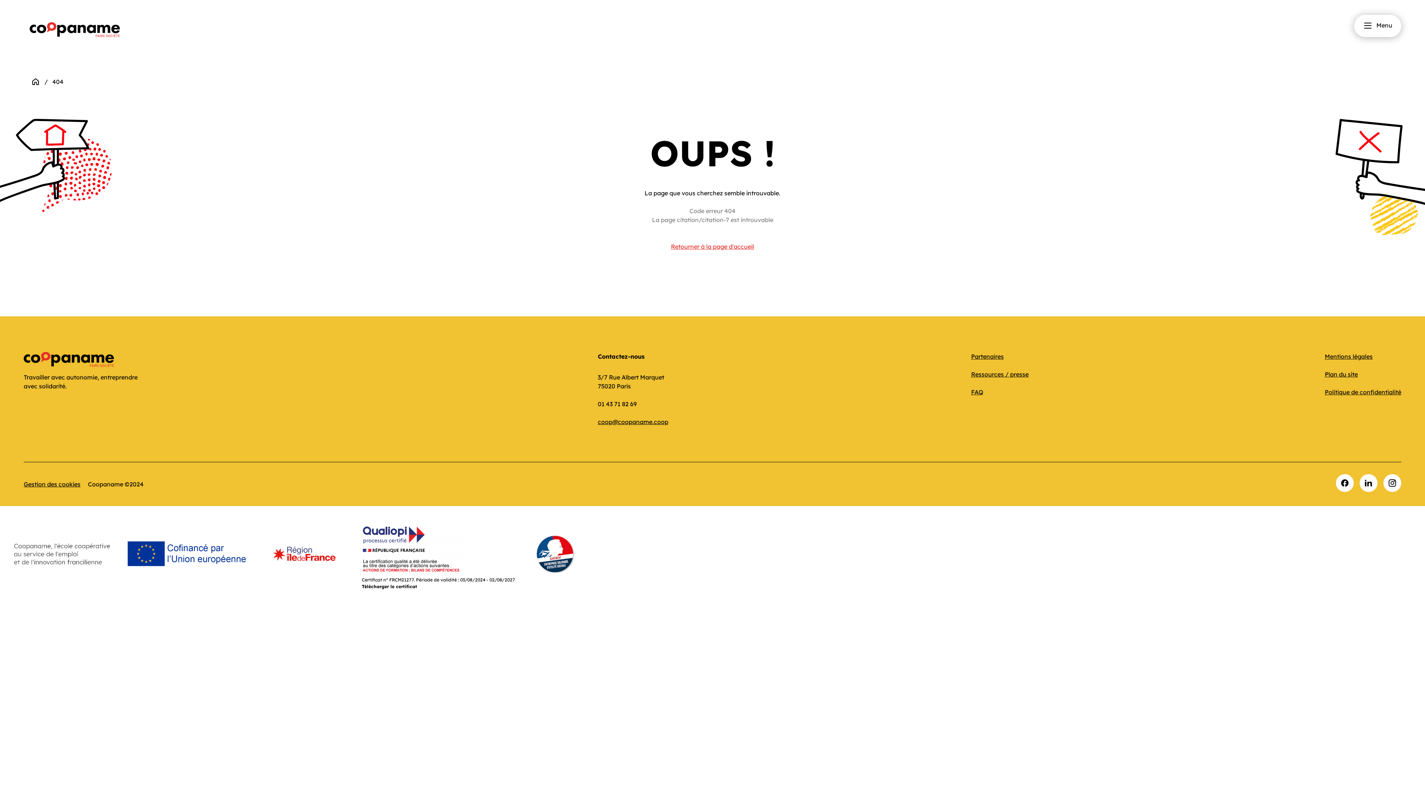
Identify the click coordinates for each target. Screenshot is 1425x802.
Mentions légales (1349, 356)
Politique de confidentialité (1363, 392)
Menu (1384, 25)
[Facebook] (1345, 483)
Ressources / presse (1000, 374)
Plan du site (1341, 374)
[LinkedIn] (1369, 483)
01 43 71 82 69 (617, 404)
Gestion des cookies (52, 484)
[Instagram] (1392, 483)
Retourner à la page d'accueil (712, 246)
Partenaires (987, 356)
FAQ (977, 392)
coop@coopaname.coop (633, 422)
